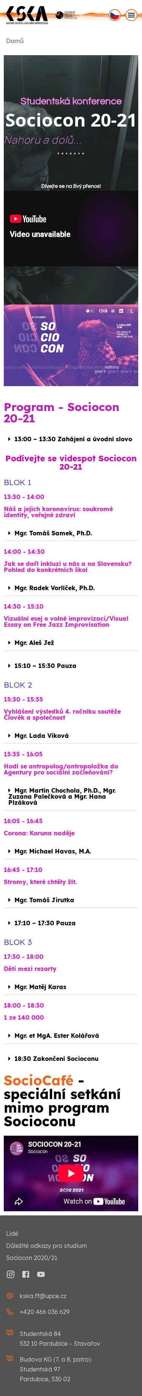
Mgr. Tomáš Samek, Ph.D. (53, 533)
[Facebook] (25, 1274)
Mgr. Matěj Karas (40, 987)
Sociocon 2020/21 (31, 1258)
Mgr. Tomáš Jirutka (44, 900)
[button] (71, 439)
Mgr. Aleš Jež (34, 642)
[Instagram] (10, 1274)
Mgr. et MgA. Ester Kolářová (56, 1035)
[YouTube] (40, 1274)
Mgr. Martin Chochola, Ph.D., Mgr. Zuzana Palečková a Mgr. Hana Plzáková (62, 796)
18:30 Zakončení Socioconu (56, 1058)
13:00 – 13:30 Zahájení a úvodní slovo (73, 439)
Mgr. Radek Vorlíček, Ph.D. (54, 588)
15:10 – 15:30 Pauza (45, 665)
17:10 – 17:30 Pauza (45, 923)
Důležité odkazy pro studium (46, 1245)
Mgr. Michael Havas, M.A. (52, 851)
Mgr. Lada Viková (41, 735)
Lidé (12, 1233)
